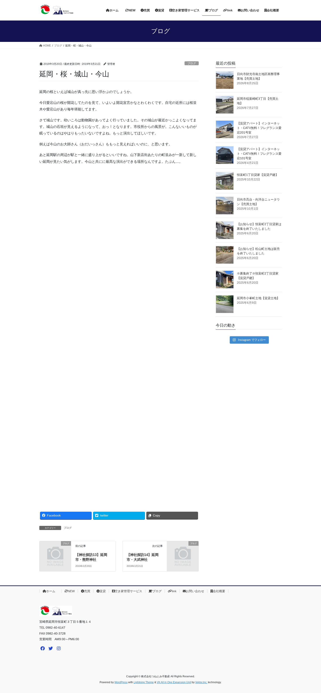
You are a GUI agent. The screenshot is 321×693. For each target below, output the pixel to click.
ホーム (52, 591)
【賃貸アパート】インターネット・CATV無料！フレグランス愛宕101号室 (259, 153)
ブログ (191, 63)
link (174, 591)
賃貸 (103, 591)
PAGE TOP (309, 668)
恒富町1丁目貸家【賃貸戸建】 (257, 175)
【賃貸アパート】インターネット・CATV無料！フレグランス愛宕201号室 (259, 128)
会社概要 (219, 591)
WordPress (121, 682)
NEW (71, 591)
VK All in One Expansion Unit (174, 682)
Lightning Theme (144, 682)
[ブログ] (55, 550)
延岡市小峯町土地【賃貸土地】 (258, 298)
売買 (87, 591)
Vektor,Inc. (201, 682)
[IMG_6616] (225, 155)
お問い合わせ (195, 591)
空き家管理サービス (128, 591)
